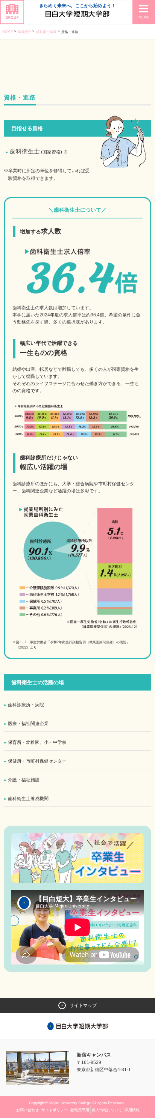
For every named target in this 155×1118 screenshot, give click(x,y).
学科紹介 (24, 32)
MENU (143, 17)
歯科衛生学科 (46, 32)
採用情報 (132, 1110)
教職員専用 (79, 1110)
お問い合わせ (27, 1110)
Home (7, 32)
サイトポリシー (54, 1110)
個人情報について (107, 1110)
